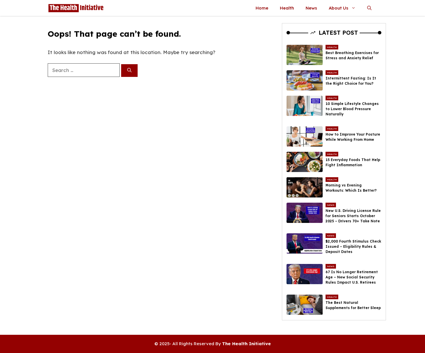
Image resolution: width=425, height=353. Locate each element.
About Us (338, 8)
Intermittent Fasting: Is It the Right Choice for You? (351, 81)
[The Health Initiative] (76, 8)
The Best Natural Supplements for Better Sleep (353, 305)
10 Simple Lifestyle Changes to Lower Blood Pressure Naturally (352, 108)
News (311, 8)
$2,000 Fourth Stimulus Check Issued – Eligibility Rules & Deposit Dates (353, 246)
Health (287, 8)
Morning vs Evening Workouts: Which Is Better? (351, 188)
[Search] (129, 70)
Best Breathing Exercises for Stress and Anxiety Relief (352, 55)
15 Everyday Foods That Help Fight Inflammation (353, 162)
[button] (369, 8)
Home (262, 8)
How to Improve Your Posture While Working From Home (353, 137)
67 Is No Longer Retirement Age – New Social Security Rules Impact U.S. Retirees (352, 277)
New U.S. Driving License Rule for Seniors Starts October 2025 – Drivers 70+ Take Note (353, 215)
